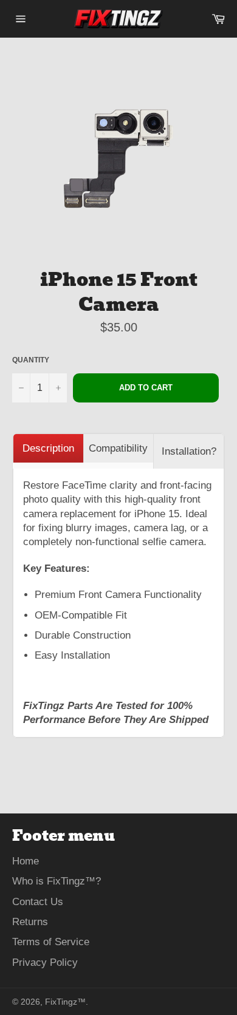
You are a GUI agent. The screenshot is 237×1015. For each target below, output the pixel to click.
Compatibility (118, 448)
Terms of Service (50, 942)
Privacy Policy (45, 962)
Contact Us (37, 902)
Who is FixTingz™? (56, 881)
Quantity (30, 360)
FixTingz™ (65, 1002)
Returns (30, 922)
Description (48, 448)
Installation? (189, 451)
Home (25, 861)
